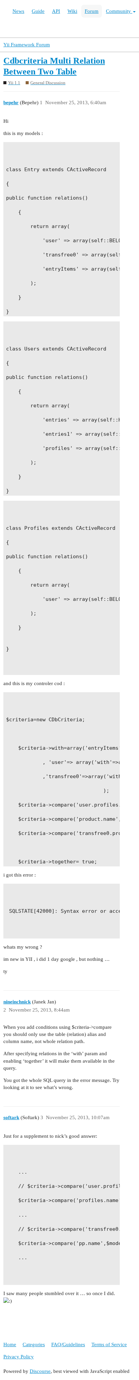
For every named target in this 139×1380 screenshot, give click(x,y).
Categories (34, 1344)
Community (119, 11)
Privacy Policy (18, 1356)
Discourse (40, 1371)
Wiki (72, 11)
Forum (92, 11)
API (56, 11)
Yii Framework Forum (26, 44)
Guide (38, 11)
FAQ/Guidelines (68, 1344)
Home (9, 1344)
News (18, 11)
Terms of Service (109, 1344)
